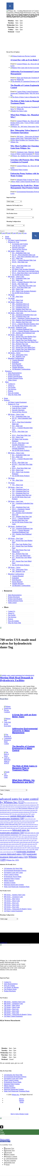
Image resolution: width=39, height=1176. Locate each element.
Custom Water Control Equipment (27, 91)
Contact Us (3, 942)
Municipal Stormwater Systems (14, 884)
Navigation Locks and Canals (13, 872)
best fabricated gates (6, 810)
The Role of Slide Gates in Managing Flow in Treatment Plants (24, 768)
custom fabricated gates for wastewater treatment (17, 817)
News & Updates (9, 985)
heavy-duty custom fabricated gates (28, 836)
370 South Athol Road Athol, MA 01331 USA (21, 36)
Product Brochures (10, 991)
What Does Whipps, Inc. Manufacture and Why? (23, 781)
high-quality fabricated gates (29, 844)
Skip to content (5, 1139)
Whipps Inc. (15, 1094)
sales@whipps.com (12, 47)
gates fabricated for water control (9, 836)
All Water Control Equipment (13, 911)
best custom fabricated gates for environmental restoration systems (16, 806)
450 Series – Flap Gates (11, 907)
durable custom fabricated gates (10, 824)
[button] (5, 1141)
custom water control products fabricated (24, 822)
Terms (22, 1102)
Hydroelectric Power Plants (12, 876)
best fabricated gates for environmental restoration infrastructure (16, 812)
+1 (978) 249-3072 (9, 1036)
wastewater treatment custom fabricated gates (17, 852)
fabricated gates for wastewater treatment (14, 831)
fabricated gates (7, 830)
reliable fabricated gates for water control (23, 849)
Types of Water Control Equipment (21, 154)
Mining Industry (9, 880)
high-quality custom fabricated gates (23, 842)
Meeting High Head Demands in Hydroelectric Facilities (16, 679)
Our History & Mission (11, 987)
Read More (4, 699)
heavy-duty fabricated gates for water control (16, 840)
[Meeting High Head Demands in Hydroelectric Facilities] (17, 675)
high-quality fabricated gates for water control (12, 845)
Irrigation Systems (9, 882)
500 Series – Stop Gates (11, 905)
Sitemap (21, 1100)
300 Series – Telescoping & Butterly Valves (18, 909)
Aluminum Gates (22, 152)
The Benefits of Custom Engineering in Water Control (23, 748)
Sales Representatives (11, 984)
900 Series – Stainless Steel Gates (14, 895)
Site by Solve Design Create (19, 1114)
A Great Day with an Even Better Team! (24, 716)
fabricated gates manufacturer (30, 835)
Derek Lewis (14, 124)
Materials (31, 152)
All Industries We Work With (13, 868)
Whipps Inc (20, 79)
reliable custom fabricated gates (18, 847)
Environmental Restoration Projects (28, 192)
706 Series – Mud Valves (12, 899)
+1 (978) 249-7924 (12, 42)
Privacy (21, 1098)
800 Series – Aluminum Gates (13, 897)
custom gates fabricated (6, 822)
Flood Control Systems (11, 874)
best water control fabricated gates (21, 814)
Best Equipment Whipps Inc (28, 808)
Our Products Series (10, 989)
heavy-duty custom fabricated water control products (13, 838)
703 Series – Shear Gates (12, 901)
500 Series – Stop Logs (11, 903)
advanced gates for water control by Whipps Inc (19, 800)
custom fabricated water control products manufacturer (24, 820)
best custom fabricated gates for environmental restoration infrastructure (21, 804)
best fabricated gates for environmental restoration (25, 810)
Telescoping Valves (30, 138)
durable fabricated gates (13, 828)
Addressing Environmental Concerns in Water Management (25, 731)
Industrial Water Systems (24, 179)
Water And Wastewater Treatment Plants (16, 887)
